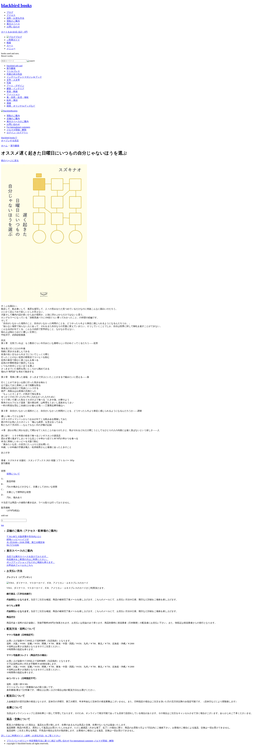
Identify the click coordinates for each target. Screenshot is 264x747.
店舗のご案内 (13, 118)
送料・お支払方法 (15, 18)
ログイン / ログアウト (17, 132)
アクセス (11, 15)
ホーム (4, 146)
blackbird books (16, 5)
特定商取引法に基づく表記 (42, 741)
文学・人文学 (13, 80)
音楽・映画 (12, 91)
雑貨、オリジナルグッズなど (21, 106)
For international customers (18, 127)
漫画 (9, 103)
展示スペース (13, 24)
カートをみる (14, 32)
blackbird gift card (14, 66)
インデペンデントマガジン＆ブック (24, 77)
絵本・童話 (12, 100)
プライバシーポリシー (18, 741)
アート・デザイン (15, 85)
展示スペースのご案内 (18, 121)
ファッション (13, 94)
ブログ (10, 12)
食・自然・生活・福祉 (18, 97)
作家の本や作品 (14, 74)
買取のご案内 (13, 21)
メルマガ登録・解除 (16, 130)
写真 (9, 83)
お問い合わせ (13, 27)
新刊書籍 (11, 68)
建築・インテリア (15, 88)
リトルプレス (13, 71)
